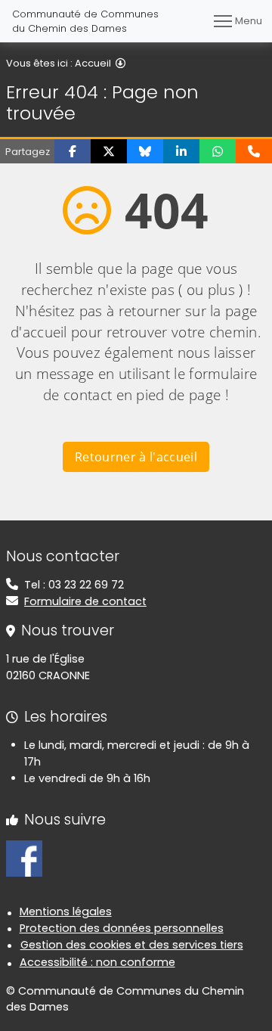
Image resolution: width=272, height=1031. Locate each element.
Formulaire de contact (85, 601)
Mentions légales (66, 911)
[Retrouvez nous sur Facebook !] (24, 857)
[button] (72, 151)
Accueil (93, 63)
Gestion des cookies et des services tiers (131, 944)
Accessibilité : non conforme (97, 962)
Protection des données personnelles (122, 928)
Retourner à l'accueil (136, 457)
